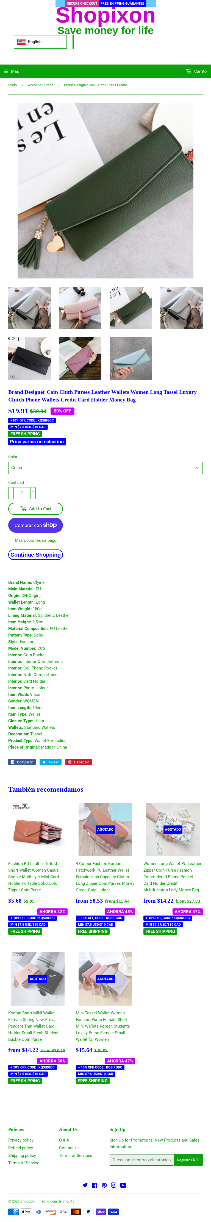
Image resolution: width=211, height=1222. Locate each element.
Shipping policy (22, 1155)
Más (15, 71)
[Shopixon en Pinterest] (104, 1186)
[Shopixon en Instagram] (113, 1186)
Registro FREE (188, 1160)
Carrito (200, 71)
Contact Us (69, 1147)
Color (12, 457)
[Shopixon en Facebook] (95, 1186)
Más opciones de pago (36, 540)
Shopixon (27, 1201)
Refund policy (20, 1147)
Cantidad (16, 482)
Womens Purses (40, 85)
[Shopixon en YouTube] (123, 1186)
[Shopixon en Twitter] (85, 1186)
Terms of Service (23, 1162)
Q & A (64, 1140)
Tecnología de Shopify (57, 1201)
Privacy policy (21, 1140)
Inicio (12, 85)
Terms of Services (75, 1155)
